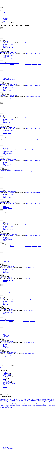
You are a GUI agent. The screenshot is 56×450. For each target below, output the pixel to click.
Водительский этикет (7, 382)
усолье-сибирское (6, 77)
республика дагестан (20, 403)
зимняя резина (27, 405)
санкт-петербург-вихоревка (8, 186)
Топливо (4, 380)
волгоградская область (50, 401)
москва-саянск (5, 346)
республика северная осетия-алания (37, 405)
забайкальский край (14, 403)
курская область (40, 403)
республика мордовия (42, 404)
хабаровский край (47, 404)
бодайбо (4, 206)
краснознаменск (10, 406)
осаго (14, 405)
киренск (4, 152)
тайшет (4, 99)
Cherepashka (12, 42)
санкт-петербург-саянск (7, 133)
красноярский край (46, 400)
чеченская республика (2, 405)
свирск (4, 120)
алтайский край (34, 404)
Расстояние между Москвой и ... (29, 256)
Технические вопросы (7, 374)
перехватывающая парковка (3, 406)
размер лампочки (20, 399)
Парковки (4, 386)
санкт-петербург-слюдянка (8, 110)
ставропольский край (30, 403)
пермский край (16, 401)
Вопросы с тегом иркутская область (7, 407)
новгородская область (8, 404)
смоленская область (15, 402)
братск (4, 195)
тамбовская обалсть (30, 404)
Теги (3, 16)
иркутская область (6, 34)
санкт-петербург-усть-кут (7, 58)
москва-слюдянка (6, 325)
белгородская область (44, 403)
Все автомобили (6, 373)
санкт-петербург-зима (7, 164)
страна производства (11, 400)
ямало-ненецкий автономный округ (23, 404)
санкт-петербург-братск (7, 197)
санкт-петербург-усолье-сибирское (9, 79)
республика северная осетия (52, 405)
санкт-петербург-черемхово (8, 47)
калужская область (36, 401)
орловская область (51, 404)
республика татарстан (10, 401)
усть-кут (4, 57)
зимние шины (30, 405)
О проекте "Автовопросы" (8, 448)
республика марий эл (18, 405)
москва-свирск (5, 336)
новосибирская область (9, 402)
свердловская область (46, 399)
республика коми (25, 403)
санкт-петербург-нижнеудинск (8, 143)
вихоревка (4, 184)
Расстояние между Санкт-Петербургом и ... (33, 42)
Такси (4, 384)
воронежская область (3, 402)
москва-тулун (5, 304)
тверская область (51, 400)
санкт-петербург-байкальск (8, 229)
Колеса (4, 379)
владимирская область (3, 401)
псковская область (38, 404)
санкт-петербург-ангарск (7, 239)
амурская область (13, 404)
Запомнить (4, 6)
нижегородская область (19, 400)
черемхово (5, 46)
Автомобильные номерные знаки (9, 383)
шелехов (4, 35)
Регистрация (5, 9)
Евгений (10, 256)
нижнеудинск (5, 141)
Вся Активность (6, 12)
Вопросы (4, 13)
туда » (4, 363)
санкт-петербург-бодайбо (7, 208)
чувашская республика (3, 404)
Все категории (5, 372)
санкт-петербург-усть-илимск (8, 67)
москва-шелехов (6, 260)
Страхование (5, 378)
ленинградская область (4, 400)
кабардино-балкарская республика (51, 403)
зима (3, 163)
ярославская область (3, 403)
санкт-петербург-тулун (7, 90)
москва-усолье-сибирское (7, 292)
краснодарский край (40, 400)
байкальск (4, 228)
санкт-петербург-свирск (7, 122)
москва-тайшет (5, 314)
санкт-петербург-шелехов (7, 36)
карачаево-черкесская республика (44, 405)
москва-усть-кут (6, 272)
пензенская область (35, 403)
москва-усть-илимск (6, 282)
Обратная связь (5, 447)
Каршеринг (5, 387)
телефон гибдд (52, 399)
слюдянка (4, 109)
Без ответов (5, 15)
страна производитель (33, 400)
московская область (38, 399)
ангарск (4, 240)
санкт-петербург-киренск (7, 153)
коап (33, 399)
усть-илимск (5, 66)
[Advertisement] (8, 424)
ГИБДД (4, 377)
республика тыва (12, 405)
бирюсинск (5, 216)
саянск (4, 132)
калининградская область (29, 401)
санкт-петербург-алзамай (7, 249)
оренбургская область (9, 403)
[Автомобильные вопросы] (5, 10)
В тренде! (4, 14)
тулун (4, 89)
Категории (5, 17)
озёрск (7, 406)
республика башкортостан (43, 401)
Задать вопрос (5, 19)
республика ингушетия (23, 405)
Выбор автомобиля (6, 375)
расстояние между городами (8, 33)
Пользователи (5, 18)
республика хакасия (8, 405)
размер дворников (28, 399)
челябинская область (26, 400)
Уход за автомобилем (6, 381)
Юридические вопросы (7, 376)
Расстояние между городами (28, 331)
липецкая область (17, 404)
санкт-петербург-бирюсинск (8, 218)
